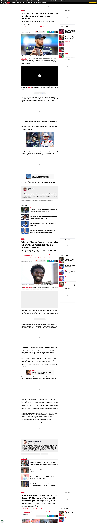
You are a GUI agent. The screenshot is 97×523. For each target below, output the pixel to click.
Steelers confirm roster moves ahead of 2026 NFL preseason (36, 26)
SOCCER (28, 2)
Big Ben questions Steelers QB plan (24, 0)
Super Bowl (29, 87)
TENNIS (39, 2)
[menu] (1, 2)
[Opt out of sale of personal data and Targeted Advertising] (2, 521)
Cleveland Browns (27, 287)
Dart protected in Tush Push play (36, 0)
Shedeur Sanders (44, 453)
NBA (21, 2)
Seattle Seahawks (42, 200)
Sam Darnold (24, 58)
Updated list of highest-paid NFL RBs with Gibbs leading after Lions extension (39, 28)
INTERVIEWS (44, 2)
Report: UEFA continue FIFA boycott (48, 0)
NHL (32, 2)
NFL (18, 2)
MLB (24, 2)
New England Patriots (26, 200)
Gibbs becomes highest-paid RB (12, 0)
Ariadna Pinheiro (25, 514)
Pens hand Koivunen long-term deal (71, 0)
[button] (50, 32)
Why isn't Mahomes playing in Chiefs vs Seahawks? (34, 508)
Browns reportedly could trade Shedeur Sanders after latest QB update (38, 257)
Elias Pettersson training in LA (60, 0)
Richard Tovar (25, 31)
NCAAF (35, 2)
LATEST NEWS (13, 2)
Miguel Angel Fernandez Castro (28, 259)
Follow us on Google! (40, 31)
